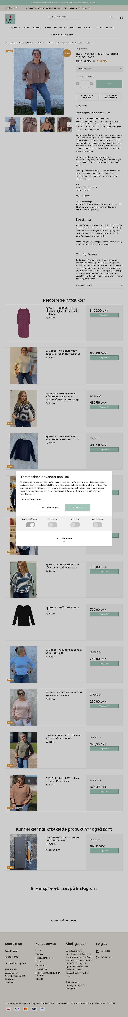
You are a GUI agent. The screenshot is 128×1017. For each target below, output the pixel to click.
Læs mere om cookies (31, 499)
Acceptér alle (78, 508)
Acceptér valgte (50, 508)
